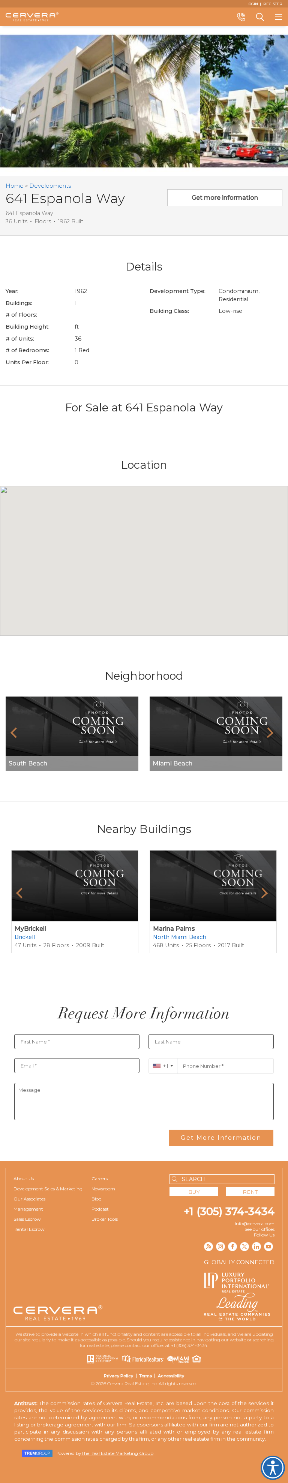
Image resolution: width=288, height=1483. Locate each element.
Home (15, 185)
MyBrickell (30, 928)
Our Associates (29, 1199)
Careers (100, 1178)
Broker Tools (105, 1219)
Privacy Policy (118, 1375)
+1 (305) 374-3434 (229, 1211)
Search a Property (259, 16)
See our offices (259, 1229)
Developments (50, 185)
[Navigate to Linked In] (256, 1246)
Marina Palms (174, 928)
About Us (24, 1178)
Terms (145, 1375)
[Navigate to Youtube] (268, 1246)
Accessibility (171, 1375)
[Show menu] (278, 16)
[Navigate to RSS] (208, 1246)
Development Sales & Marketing (48, 1188)
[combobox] (163, 1066)
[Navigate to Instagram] (220, 1246)
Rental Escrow (29, 1229)
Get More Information (221, 1137)
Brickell (25, 937)
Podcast (100, 1209)
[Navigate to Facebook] (232, 1246)
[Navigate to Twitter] (244, 1246)
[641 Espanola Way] (100, 101)
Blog (97, 1199)
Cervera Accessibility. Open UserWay (273, 1468)
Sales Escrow (27, 1219)
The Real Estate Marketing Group (117, 1453)
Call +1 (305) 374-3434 (241, 16)
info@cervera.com (254, 1223)
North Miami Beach (179, 937)
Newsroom (103, 1188)
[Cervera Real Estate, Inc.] (32, 17)
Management (28, 1209)
